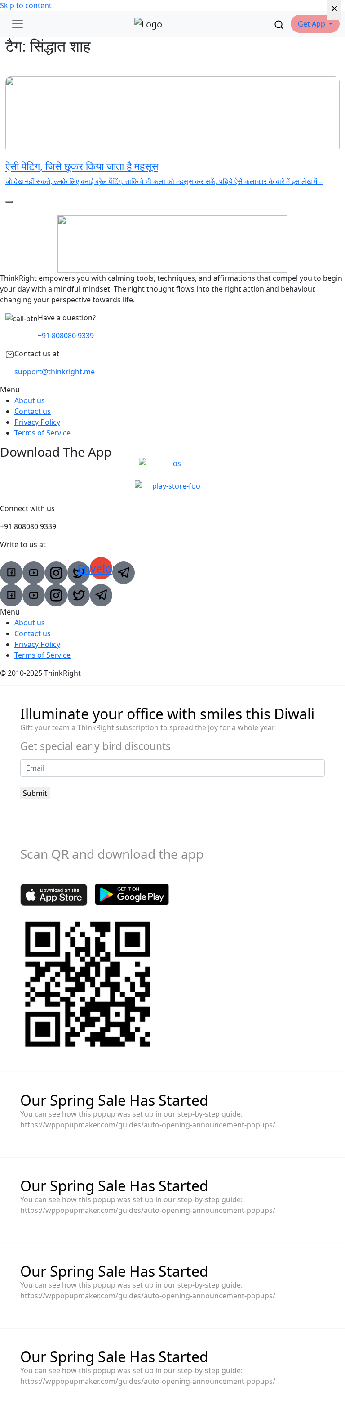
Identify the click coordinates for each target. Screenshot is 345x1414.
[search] (278, 23)
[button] (315, 24)
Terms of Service (42, 433)
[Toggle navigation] (17, 23)
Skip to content (26, 5)
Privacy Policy (37, 422)
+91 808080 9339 (66, 336)
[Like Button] (9, 202)
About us (29, 400)
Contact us (32, 411)
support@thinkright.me (54, 372)
